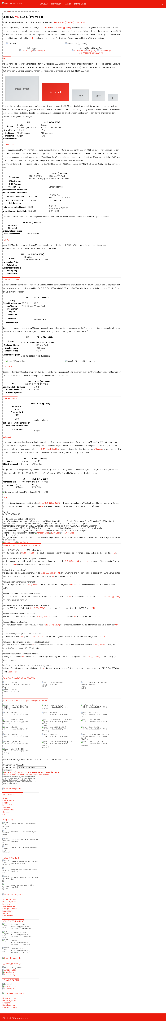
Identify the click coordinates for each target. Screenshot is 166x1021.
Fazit (4, 814)
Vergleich (42, 1016)
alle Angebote (91, 53)
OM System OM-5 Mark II (21, 934)
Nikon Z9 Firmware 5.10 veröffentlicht (23, 824)
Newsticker (13, 1016)
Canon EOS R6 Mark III (21, 926)
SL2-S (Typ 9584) (72, 561)
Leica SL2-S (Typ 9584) (50, 573)
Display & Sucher (9, 805)
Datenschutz (51, 1016)
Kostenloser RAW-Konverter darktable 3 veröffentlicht (24, 870)
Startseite (5, 1016)
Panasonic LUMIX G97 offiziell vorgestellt (24, 831)
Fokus (5, 803)
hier (43, 668)
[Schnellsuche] (162, 4)
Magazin (67, 4)
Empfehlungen (80, 4)
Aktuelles (44, 4)
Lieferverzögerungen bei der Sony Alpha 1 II (24, 848)
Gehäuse (6, 812)
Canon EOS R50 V (20, 950)
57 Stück (101, 636)
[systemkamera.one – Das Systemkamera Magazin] (19, 3)
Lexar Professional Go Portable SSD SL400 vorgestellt (24, 840)
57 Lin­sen (98, 449)
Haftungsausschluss (64, 1016)
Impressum (76, 1016)
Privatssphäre (86, 1016)
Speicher (6, 807)
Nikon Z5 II (21, 942)
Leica (85, 561)
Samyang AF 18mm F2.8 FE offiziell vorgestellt (22, 886)
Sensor (5, 798)
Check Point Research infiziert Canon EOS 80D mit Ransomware (24, 862)
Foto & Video (8, 800)
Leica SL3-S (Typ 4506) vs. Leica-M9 (69, 22)
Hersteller (56, 4)
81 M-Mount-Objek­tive (50, 449)
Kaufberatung (22, 1016)
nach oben (96, 1016)
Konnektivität (7, 810)
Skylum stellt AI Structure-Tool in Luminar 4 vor (24, 878)
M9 (115, 553)
